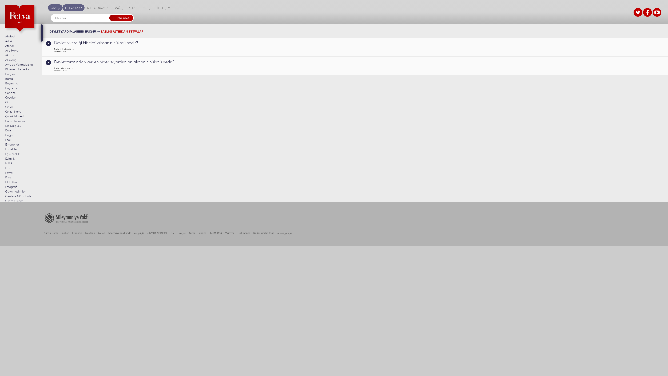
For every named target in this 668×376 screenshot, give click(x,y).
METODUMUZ (98, 8)
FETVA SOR (73, 8)
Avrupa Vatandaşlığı (19, 64)
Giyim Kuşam (14, 201)
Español (202, 233)
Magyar (229, 233)
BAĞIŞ (119, 8)
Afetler (9, 46)
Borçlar (10, 74)
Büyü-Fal (11, 88)
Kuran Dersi (51, 233)
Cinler (9, 107)
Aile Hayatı (12, 50)
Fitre (8, 177)
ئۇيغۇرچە (139, 233)
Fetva (9, 172)
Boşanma (11, 83)
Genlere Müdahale (18, 196)
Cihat (8, 102)
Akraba (10, 55)
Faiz (8, 168)
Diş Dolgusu (13, 125)
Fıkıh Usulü (12, 182)
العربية (101, 233)
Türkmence (243, 233)
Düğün (9, 135)
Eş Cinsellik (12, 154)
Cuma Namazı (15, 121)
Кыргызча (216, 233)
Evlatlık (10, 158)
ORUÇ (55, 8)
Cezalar (10, 97)
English (65, 233)
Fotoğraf (11, 187)
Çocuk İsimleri (14, 116)
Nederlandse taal (263, 233)
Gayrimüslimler (15, 191)
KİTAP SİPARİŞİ (140, 8)
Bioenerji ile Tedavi (18, 69)
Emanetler (12, 144)
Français (77, 233)
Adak (8, 41)
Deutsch (90, 233)
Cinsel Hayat (13, 111)
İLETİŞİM (164, 8)
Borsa (9, 78)
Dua (8, 130)
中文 (172, 233)
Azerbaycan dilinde (119, 233)
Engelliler (11, 149)
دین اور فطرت (284, 233)
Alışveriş (10, 60)
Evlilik (9, 163)
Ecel (8, 140)
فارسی (182, 233)
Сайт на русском (157, 233)
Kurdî (192, 233)
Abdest (10, 36)
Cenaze (10, 93)
